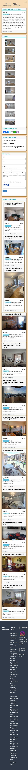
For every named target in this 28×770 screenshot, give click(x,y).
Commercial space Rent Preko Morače (13, 752)
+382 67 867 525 (9, 143)
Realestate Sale (13, 633)
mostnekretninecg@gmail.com (14, 147)
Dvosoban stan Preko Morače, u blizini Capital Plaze (14, 418)
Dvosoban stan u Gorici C (12, 314)
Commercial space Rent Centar (13, 762)
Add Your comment (7, 171)
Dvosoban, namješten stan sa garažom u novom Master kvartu (13, 345)
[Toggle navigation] (25, 2)
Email (4, 161)
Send (5, 191)
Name (4, 157)
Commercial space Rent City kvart (13, 757)
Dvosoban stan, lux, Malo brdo (13, 554)
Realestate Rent (13, 696)
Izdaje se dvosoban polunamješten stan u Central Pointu (13, 382)
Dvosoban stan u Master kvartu (14, 489)
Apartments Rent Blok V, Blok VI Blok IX (14, 739)
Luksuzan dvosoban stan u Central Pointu (13, 204)
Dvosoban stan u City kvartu (13, 450)
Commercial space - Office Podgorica (13, 690)
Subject (4, 166)
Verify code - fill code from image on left (12, 182)
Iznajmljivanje (6, 14)
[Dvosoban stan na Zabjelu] (10, 42)
